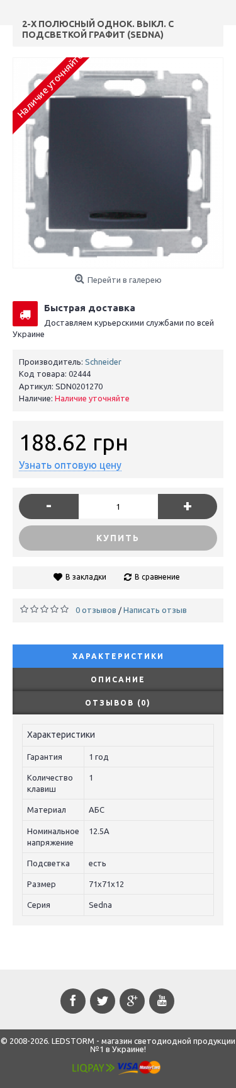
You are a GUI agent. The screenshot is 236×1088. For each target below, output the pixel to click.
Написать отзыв (155, 609)
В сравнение (157, 577)
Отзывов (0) (118, 703)
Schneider (103, 361)
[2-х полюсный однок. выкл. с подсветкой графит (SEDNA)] (118, 162)
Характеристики (118, 656)
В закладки (85, 577)
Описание (118, 679)
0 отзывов (96, 609)
